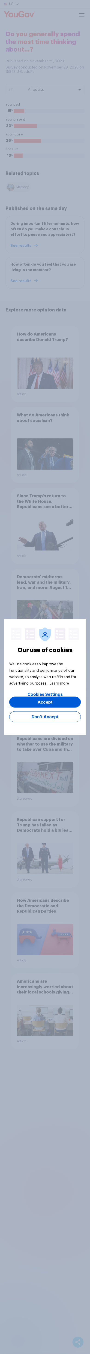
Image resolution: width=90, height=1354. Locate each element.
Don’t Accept (45, 717)
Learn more (59, 683)
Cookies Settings (45, 694)
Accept (45, 702)
